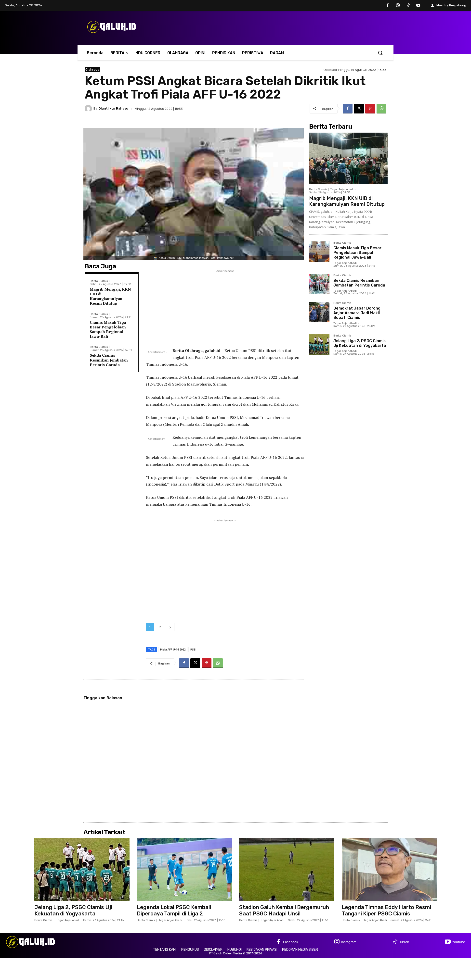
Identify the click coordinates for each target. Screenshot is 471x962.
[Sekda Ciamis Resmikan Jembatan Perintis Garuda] (319, 284)
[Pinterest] (370, 108)
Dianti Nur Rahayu (113, 108)
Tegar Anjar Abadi (341, 189)
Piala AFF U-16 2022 (172, 649)
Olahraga (92, 69)
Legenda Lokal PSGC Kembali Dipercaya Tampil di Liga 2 (174, 910)
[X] (359, 108)
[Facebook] (388, 5)
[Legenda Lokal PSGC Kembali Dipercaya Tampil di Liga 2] (184, 869)
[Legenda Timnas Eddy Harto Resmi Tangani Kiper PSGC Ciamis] (389, 869)
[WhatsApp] (381, 108)
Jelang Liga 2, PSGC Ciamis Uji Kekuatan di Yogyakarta (359, 343)
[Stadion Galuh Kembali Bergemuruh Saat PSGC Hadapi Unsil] (286, 869)
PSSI (193, 649)
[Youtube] (418, 5)
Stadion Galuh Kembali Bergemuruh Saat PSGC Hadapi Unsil (284, 910)
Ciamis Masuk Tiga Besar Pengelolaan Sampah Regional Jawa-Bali (108, 329)
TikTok (404, 942)
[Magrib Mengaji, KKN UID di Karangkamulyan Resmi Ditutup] (348, 158)
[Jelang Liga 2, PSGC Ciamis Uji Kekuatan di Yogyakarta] (319, 344)
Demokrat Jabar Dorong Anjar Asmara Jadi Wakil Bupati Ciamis (356, 313)
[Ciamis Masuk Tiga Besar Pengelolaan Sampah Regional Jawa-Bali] (319, 251)
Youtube (458, 942)
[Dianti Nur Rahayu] (89, 108)
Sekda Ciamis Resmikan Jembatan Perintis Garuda (109, 359)
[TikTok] (408, 5)
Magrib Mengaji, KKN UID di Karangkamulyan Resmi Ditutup (110, 296)
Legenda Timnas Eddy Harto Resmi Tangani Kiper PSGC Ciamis (386, 910)
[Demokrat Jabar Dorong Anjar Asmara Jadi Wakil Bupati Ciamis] (319, 312)
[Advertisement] (225, 308)
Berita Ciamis (99, 281)
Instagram (348, 942)
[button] (380, 52)
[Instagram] (398, 5)
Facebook (290, 942)
